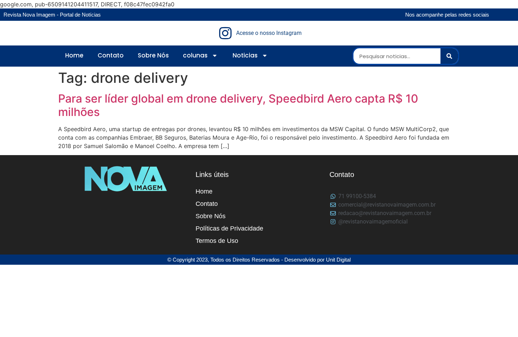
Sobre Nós (153, 55)
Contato (111, 55)
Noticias (245, 55)
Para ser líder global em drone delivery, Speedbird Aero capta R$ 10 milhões (238, 105)
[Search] (449, 56)
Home (74, 55)
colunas (195, 55)
